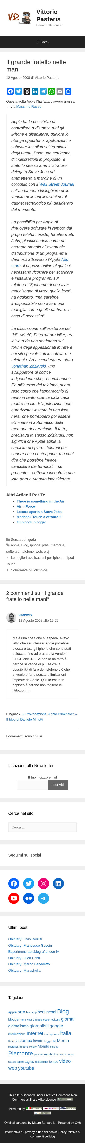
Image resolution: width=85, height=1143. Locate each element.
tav (32, 1061)
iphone (35, 545)
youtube (26, 1068)
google (56, 1025)
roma (70, 1054)
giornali (68, 1019)
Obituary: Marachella (24, 970)
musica (54, 1046)
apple (15, 545)
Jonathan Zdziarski (28, 366)
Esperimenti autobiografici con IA (33, 952)
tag (27, 1061)
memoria (57, 545)
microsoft (13, 1047)
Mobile (33, 1046)
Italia (11, 1041)
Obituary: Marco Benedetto (29, 964)
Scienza (12, 1062)
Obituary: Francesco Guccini (30, 945)
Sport (20, 1061)
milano (23, 1046)
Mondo (43, 1046)
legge (48, 1041)
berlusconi (47, 1012)
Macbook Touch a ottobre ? (39, 517)
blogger (13, 1019)
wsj (46, 551)
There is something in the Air (40, 501)
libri (54, 1041)
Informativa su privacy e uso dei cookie (31, 1132)
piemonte (38, 1054)
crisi (29, 1019)
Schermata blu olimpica (29, 570)
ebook (46, 1019)
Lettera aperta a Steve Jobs (39, 512)
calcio (23, 1020)
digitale (37, 1019)
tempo (53, 1061)
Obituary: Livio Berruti (25, 939)
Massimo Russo (28, 107)
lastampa (23, 1040)
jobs (45, 545)
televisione (41, 1061)
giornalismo (18, 1026)
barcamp (31, 1012)
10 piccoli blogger (31, 522)
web (39, 551)
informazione (17, 1034)
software (12, 551)
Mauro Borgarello (43, 1122)
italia (65, 1033)
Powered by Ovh (69, 1122)
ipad (46, 1034)
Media (63, 1040)
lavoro (38, 1041)
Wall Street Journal (56, 184)
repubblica (51, 1054)
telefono (27, 551)
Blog (24, 545)
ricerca (62, 1054)
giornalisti (39, 1025)
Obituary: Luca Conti (24, 958)
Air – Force (26, 506)
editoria (55, 1019)
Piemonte (20, 1053)
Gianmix (25, 615)
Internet (35, 1033)
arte (21, 1011)
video (65, 1061)
